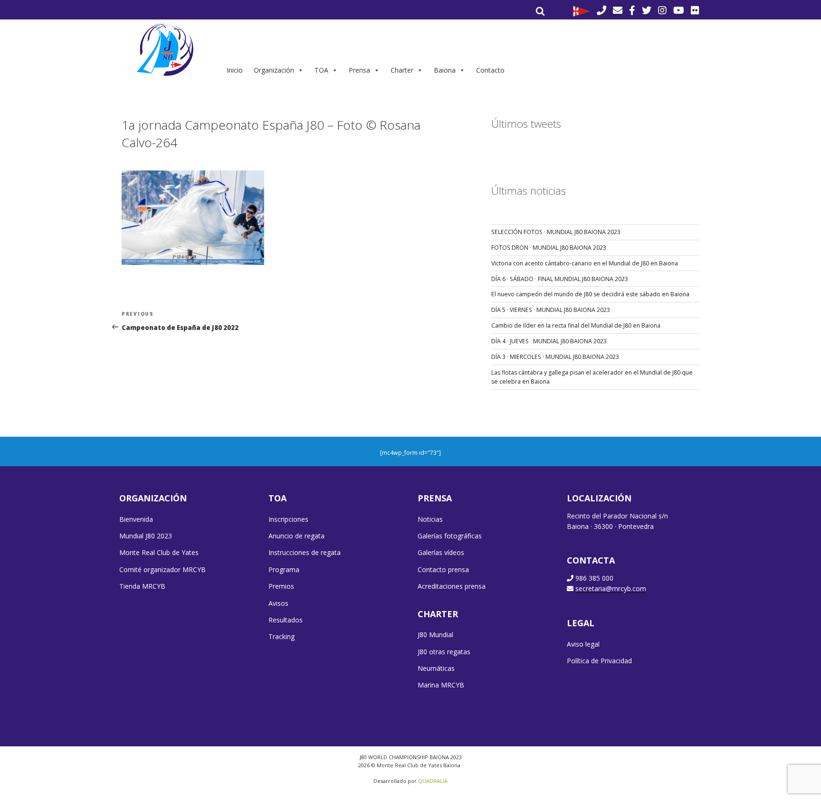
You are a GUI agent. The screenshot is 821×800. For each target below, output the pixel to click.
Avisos (278, 603)
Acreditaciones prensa (452, 586)
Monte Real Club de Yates (159, 552)
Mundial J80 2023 (145, 535)
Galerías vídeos (441, 552)
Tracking (281, 636)
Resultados (285, 619)
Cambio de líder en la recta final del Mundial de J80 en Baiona (575, 325)
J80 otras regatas (444, 651)
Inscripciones (288, 519)
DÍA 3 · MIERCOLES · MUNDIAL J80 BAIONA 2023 (555, 357)
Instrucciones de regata (304, 552)
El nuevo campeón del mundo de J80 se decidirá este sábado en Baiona (590, 294)
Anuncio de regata (296, 535)
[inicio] (166, 49)
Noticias (430, 519)
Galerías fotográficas (450, 535)
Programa (283, 569)
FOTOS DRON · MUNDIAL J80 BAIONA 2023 (548, 248)
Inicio (235, 70)
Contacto (490, 70)
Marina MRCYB (441, 684)
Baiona (445, 70)
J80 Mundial (435, 634)
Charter (402, 70)
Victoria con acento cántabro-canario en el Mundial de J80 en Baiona (584, 263)
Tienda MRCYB (142, 586)
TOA (321, 70)
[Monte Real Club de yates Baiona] (581, 10)
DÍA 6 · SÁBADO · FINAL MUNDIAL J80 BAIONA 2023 (559, 279)
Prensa (359, 70)
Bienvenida (136, 519)
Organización (274, 70)
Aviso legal (583, 644)
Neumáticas (436, 668)
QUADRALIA (433, 780)
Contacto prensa (443, 569)
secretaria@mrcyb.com (610, 588)
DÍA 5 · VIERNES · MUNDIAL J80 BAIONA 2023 (550, 310)
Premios (281, 586)
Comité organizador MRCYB (162, 569)
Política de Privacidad (599, 660)
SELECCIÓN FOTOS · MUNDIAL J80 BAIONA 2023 (556, 232)
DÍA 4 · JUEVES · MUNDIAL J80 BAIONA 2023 (549, 341)
